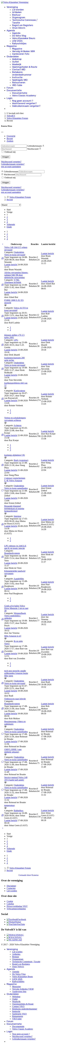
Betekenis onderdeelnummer (21, 73)
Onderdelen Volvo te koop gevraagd (14, 253)
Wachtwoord (32, 149)
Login (9, 98)
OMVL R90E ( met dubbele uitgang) (12, 750)
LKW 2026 (17, 41)
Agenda (11, 30)
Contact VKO (18, 69)
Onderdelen (13, 56)
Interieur (17, 516)
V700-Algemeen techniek (12, 281)
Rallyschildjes (19, 43)
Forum (10, 87)
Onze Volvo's (18, 28)
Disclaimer (11, 886)
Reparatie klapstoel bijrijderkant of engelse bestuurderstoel (14, 508)
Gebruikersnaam (34, 146)
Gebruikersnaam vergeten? (26, 106)
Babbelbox (18, 810)
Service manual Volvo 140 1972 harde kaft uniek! (15, 778)
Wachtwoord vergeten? (24, 103)
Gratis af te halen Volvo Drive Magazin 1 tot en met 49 (16, 608)
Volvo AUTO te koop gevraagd (16, 309)
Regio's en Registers (22, 25)
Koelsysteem (19, 390)
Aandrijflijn (19, 579)
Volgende (11, 224)
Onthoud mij (9, 152)
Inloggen (5, 157)
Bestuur (16, 15)
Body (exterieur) (21, 460)
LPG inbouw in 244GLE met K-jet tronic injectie (15, 547)
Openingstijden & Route (24, 67)
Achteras (17, 425)
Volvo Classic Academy (24, 95)
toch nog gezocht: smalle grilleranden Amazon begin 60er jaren (16, 673)
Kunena (35, 875)
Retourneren (18, 82)
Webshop (16, 59)
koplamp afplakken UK (14, 455)
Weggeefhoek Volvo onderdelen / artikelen (15, 615)
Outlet (15, 61)
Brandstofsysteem (12, 553)
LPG (16, 340)
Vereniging (12, 7)
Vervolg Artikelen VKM (23, 51)
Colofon (10, 904)
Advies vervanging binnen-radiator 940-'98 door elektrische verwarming (16, 275)
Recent (10, 138)
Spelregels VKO (20, 80)
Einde (9, 227)
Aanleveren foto (20, 54)
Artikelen (17, 12)
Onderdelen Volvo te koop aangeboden (16, 487)
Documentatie (14, 90)
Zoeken (10, 141)
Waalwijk (16, 64)
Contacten (11, 888)
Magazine (12, 46)
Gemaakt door (25, 875)
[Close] (2, 132)
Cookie (10, 901)
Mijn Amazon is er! (12, 636)
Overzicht (11, 136)
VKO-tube (17, 85)
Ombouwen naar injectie (15, 699)
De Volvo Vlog (19, 35)
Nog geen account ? (22, 100)
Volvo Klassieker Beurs (23, 38)
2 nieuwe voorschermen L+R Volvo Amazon (14, 479)
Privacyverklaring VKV (17, 906)
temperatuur (9, 805)
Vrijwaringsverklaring (16, 909)
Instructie (17, 77)
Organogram (18, 17)
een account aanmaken (11, 166)
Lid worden (18, 9)
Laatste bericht (10, 264)
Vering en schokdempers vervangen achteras (15, 419)
